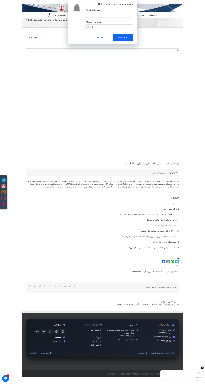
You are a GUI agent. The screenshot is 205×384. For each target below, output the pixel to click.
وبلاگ (97, 337)
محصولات (96, 334)
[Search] (49, 15)
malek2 (176, 271)
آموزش (151, 271)
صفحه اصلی (95, 330)
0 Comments (137, 271)
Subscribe (123, 37)
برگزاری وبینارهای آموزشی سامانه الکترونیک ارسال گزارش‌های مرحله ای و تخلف (147, 304)
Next (30, 37)
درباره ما (96, 341)
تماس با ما (95, 345)
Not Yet (100, 37)
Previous (37, 37)
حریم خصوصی (45, 353)
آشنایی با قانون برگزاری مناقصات (166, 301)
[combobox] (90, 27)
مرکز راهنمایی (57, 341)
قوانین (32, 353)
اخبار (146, 271)
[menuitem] (150, 15)
